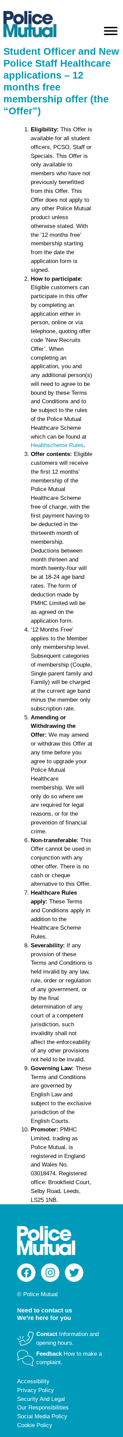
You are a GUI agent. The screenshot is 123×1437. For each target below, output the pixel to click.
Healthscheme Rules (57, 445)
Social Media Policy (42, 1416)
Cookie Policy (34, 1425)
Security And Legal (41, 1399)
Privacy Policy (35, 1390)
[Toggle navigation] (111, 32)
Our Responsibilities (43, 1407)
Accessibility (33, 1381)
